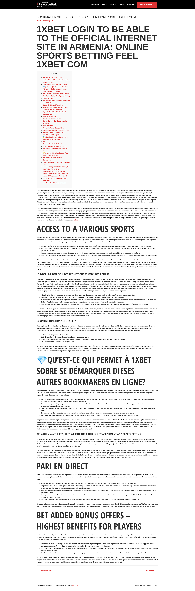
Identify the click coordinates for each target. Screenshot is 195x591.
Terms (149, 585)
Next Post (151, 570)
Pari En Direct (48, 98)
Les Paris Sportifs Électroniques (54, 183)
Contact (121, 4)
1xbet (76, 220)
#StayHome (95, 4)
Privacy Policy (140, 585)
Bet (44, 142)
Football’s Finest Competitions (53, 128)
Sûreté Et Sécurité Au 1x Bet (53, 105)
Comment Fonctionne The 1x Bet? (55, 84)
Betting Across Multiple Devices (54, 146)
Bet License (47, 160)
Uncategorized (42, 21)
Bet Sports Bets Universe (52, 119)
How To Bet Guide (49, 116)
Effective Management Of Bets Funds (56, 130)
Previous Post (45, 570)
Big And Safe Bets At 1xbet (52, 144)
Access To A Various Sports (52, 77)
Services (113, 4)
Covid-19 (130, 4)
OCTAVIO (75, 585)
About (104, 4)
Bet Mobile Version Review (52, 157)
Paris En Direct (48, 125)
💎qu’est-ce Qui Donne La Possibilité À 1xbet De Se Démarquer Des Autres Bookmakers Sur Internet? (56, 89)
